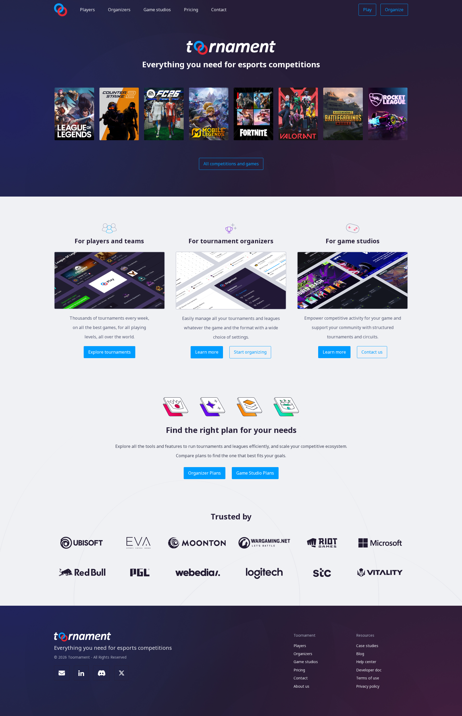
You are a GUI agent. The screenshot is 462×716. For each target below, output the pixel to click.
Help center (366, 661)
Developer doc (369, 669)
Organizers (119, 10)
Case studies (367, 645)
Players (87, 10)
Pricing (191, 10)
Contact (218, 10)
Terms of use (367, 677)
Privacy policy (367, 686)
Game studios (157, 10)
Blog (360, 653)
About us (301, 686)
